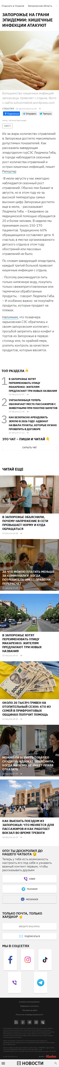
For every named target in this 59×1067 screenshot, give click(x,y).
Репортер (9, 171)
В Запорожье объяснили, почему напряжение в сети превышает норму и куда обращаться (25, 523)
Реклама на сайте (29, 1010)
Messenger (32, 899)
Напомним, (10, 317)
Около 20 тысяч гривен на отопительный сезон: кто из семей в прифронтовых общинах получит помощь (26, 709)
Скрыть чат (29, 447)
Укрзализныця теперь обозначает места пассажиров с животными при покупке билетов (33, 404)
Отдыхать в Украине (13, 5)
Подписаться (32, 936)
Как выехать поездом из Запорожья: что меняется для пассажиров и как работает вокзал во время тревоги (28, 827)
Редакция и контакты (29, 1006)
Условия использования (29, 1002)
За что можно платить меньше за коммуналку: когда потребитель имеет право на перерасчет (28, 578)
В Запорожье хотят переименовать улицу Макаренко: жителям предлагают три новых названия (22, 643)
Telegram (32, 889)
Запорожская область (40, 5)
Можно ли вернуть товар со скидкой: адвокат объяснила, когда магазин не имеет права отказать (28, 763)
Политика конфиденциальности (29, 1014)
